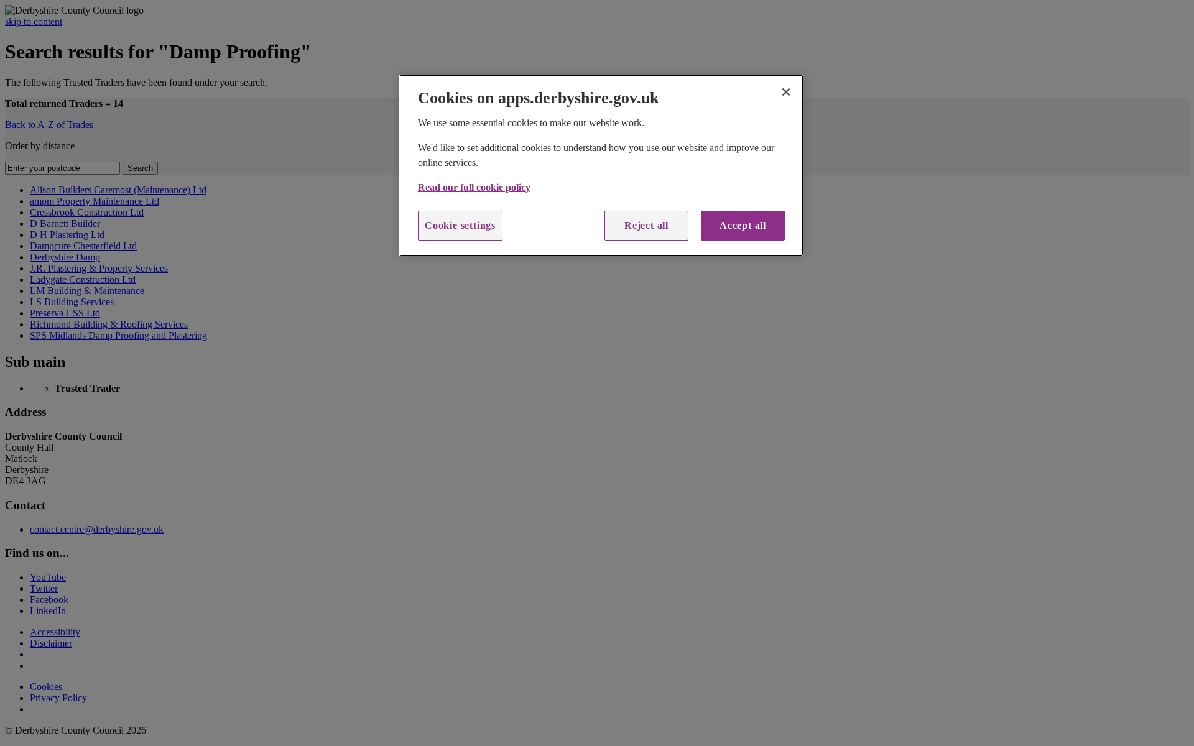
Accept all (743, 225)
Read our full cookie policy (474, 187)
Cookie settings (460, 225)
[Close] (786, 92)
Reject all (646, 225)
